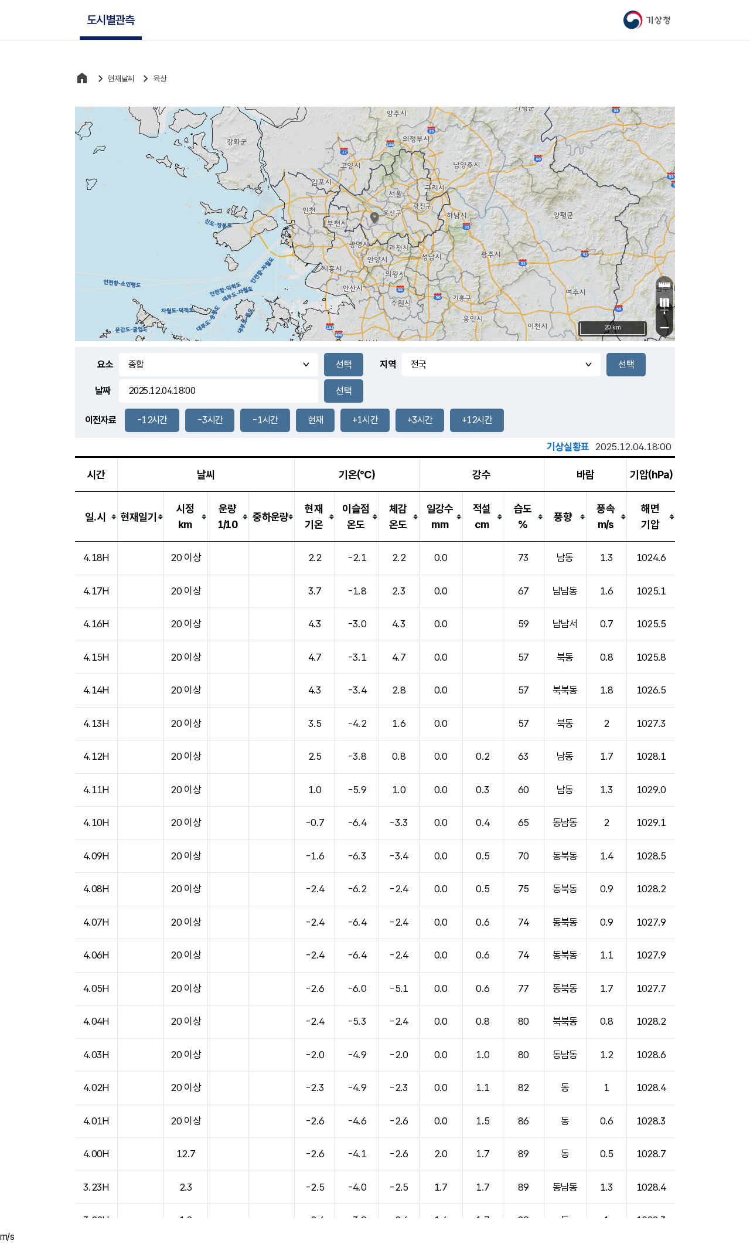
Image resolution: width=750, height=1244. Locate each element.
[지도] (664, 302)
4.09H (96, 856)
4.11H (96, 790)
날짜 (103, 390)
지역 (388, 364)
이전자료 (100, 420)
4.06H (96, 955)
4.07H (96, 922)
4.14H (96, 690)
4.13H (96, 723)
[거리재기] (664, 285)
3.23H (96, 1187)
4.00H (96, 1154)
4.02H (96, 1087)
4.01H (96, 1121)
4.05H (96, 988)
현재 (315, 420)
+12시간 (477, 420)
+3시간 (419, 420)
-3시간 (210, 420)
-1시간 (265, 420)
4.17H (96, 591)
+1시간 (364, 420)
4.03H (96, 1055)
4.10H (96, 822)
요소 (105, 364)
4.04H (96, 1021)
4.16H (96, 624)
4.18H (96, 557)
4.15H (96, 657)
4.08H (96, 889)
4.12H (96, 756)
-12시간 (152, 420)
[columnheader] (96, 517)
